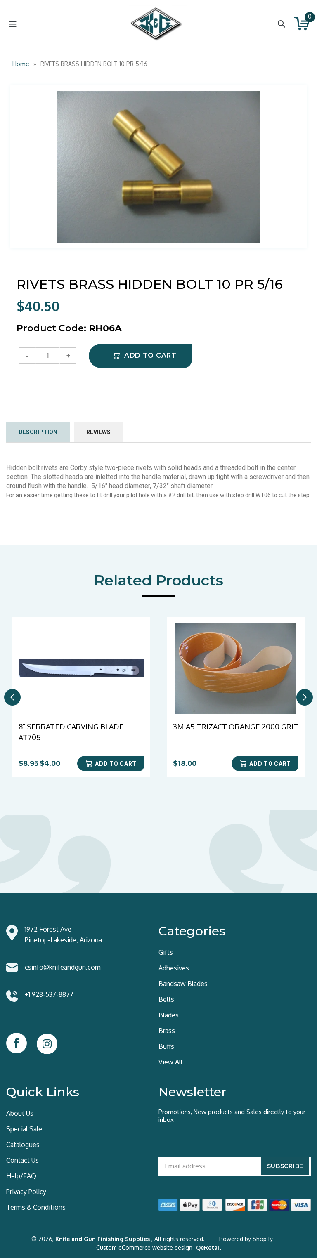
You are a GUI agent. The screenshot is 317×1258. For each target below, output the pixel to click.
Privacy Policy (26, 1191)
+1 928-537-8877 (49, 994)
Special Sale (24, 1129)
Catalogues (23, 1144)
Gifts (165, 952)
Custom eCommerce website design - (146, 1247)
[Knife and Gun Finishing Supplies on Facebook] (16, 1043)
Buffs (166, 1046)
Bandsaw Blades (183, 983)
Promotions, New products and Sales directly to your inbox (231, 1115)
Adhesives (173, 968)
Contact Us (22, 1160)
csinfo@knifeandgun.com (63, 967)
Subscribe (285, 1166)
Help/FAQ (21, 1176)
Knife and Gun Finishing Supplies (102, 1238)
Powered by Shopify (246, 1238)
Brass (166, 1031)
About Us (19, 1113)
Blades (168, 1015)
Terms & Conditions (36, 1207)
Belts (166, 999)
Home (20, 64)
